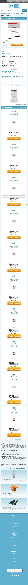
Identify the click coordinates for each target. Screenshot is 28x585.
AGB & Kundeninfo (14, 523)
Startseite (8, 13)
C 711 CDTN (16, 13)
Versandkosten (18, 439)
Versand (17, 36)
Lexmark (14, 561)
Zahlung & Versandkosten (14, 529)
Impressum (14, 522)
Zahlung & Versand (3, 2)
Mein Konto (17, 1)
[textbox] (11, 10)
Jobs (14, 517)
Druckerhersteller (14, 551)
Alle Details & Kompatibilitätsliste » (21, 104)
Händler (14, 543)
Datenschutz (14, 526)
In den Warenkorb (15, 138)
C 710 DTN (23, 82)
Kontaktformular (15, 569)
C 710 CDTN (5, 82)
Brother (14, 553)
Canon (14, 555)
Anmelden (14, 535)
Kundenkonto (14, 533)
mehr (23, 481)
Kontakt (10, 1)
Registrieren (14, 537)
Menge (4, 42)
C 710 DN (12, 82)
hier (4, 465)
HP (14, 558)
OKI (12, 13)
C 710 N (17, 82)
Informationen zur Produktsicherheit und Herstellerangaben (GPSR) (13, 73)
